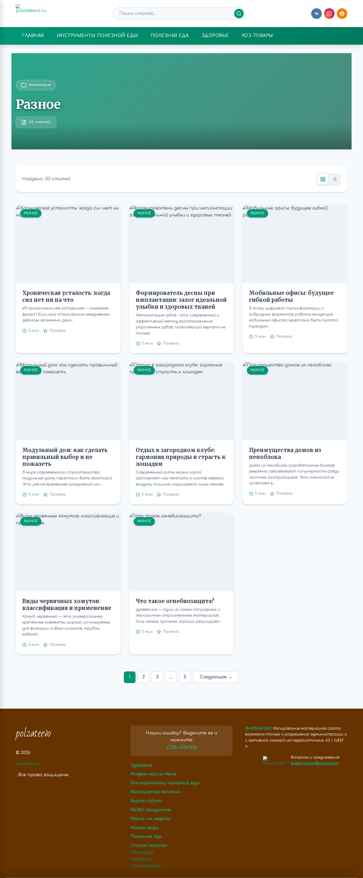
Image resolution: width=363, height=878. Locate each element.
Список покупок (148, 845)
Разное (31, 213)
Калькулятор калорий (155, 791)
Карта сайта (146, 800)
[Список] (334, 179)
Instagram (141, 859)
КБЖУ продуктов (150, 810)
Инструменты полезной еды (97, 35)
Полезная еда (170, 35)
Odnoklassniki (146, 866)
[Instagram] (329, 13)
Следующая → (216, 677)
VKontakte (141, 852)
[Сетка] (323, 179)
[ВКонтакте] (316, 13)
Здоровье (215, 35)
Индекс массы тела (153, 774)
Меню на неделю (150, 818)
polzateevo (33, 733)
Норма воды (144, 827)
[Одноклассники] (342, 13)
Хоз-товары (257, 35)
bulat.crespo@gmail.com (315, 763)
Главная (33, 35)
